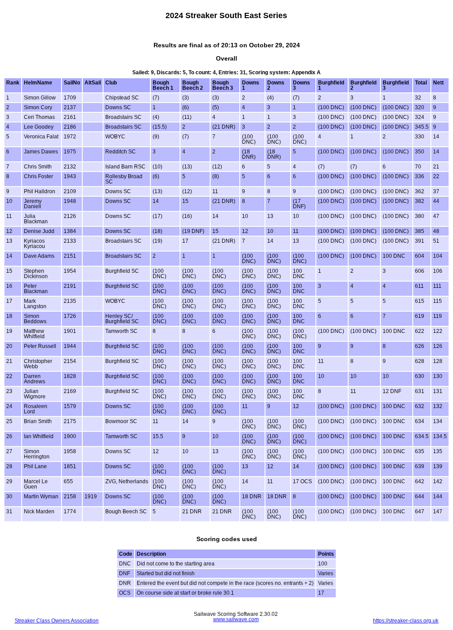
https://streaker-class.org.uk (405, 620)
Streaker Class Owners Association (57, 620)
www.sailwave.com (236, 619)
